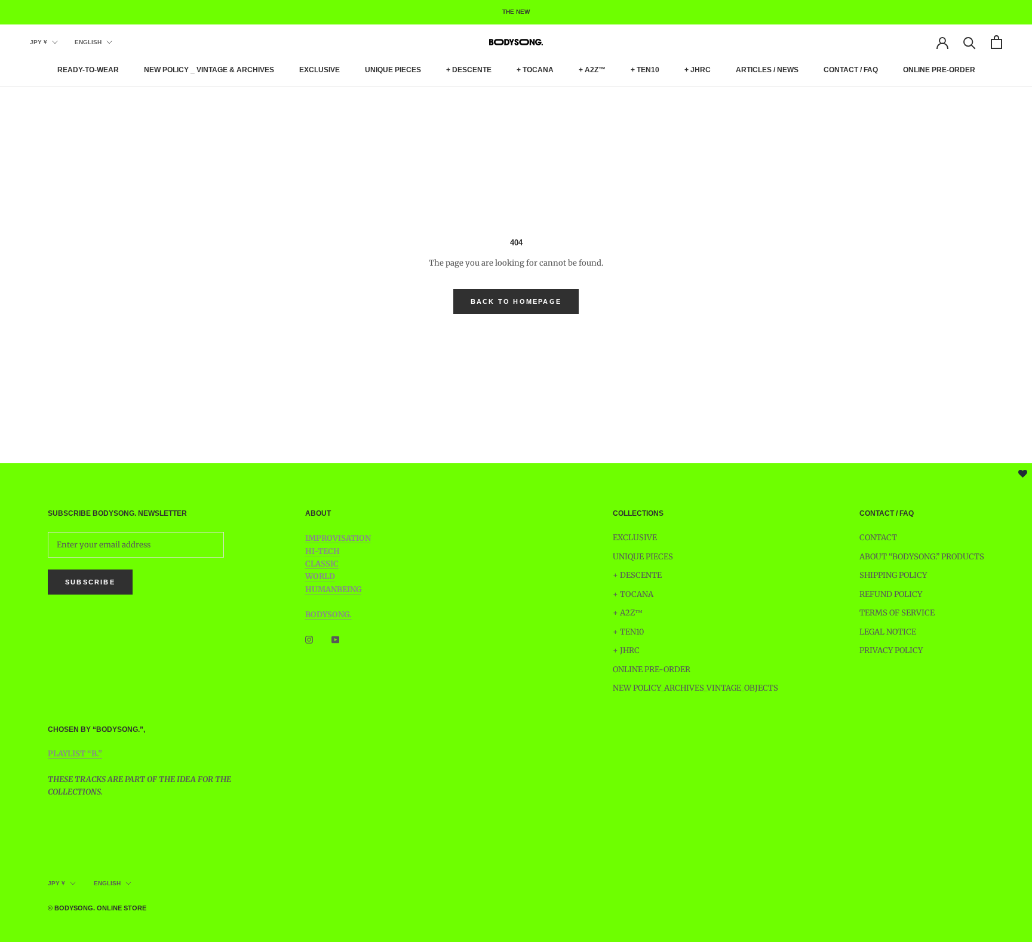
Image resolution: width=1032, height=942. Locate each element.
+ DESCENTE (469, 70)
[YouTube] (335, 639)
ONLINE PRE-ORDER (939, 70)
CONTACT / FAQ (851, 70)
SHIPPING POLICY (893, 575)
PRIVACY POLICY (891, 650)
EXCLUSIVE (319, 70)
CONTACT (878, 537)
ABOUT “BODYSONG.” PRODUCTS (921, 557)
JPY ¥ (38, 42)
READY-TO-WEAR (88, 70)
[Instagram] (309, 639)
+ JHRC (697, 70)
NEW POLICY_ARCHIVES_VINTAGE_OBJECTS (695, 688)
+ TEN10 (645, 70)
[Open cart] (996, 42)
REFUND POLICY (890, 594)
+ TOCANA (535, 70)
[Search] (969, 42)
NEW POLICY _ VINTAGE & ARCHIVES (209, 70)
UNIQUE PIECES (393, 70)
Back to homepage (516, 301)
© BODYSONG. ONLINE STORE (97, 908)
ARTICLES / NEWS (767, 70)
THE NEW (516, 11)
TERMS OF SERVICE (897, 613)
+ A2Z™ (592, 70)
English (88, 42)
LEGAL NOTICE (887, 632)
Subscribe (90, 582)
